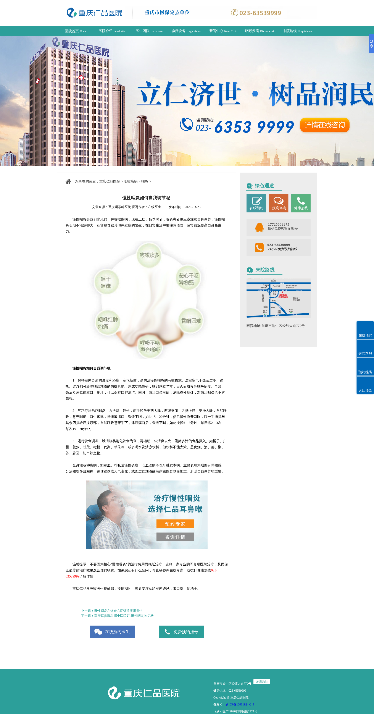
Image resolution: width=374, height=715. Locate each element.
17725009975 (278, 224)
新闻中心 (223, 31)
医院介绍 (112, 31)
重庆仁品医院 (109, 181)
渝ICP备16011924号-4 (240, 704)
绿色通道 (264, 185)
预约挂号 (365, 372)
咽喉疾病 (260, 31)
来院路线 (297, 31)
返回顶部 (365, 390)
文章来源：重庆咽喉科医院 (111, 207)
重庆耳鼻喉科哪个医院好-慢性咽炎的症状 (124, 616)
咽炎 (144, 181)
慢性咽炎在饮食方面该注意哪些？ (118, 611)
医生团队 (149, 31)
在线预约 (365, 335)
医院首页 (75, 31)
